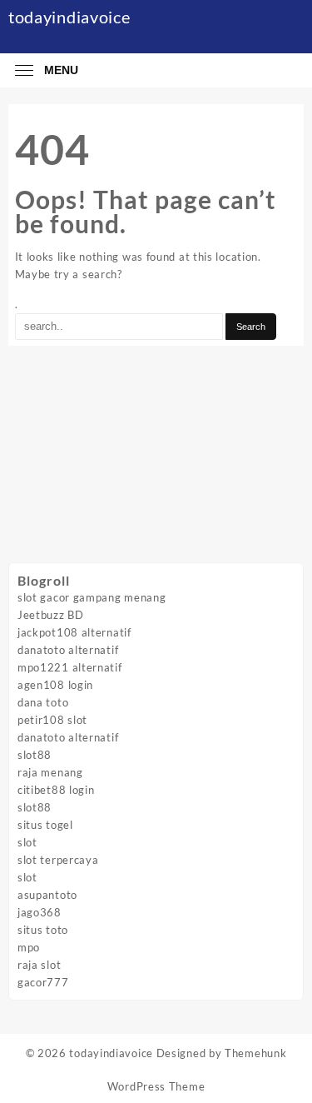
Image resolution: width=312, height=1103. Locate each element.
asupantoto (47, 894)
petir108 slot (52, 719)
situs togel (45, 824)
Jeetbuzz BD (50, 614)
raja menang (50, 772)
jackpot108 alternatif (74, 632)
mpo (28, 947)
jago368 (39, 912)
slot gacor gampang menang (91, 597)
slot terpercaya (58, 859)
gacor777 (43, 982)
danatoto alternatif (67, 649)
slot (27, 842)
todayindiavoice (69, 17)
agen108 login (55, 684)
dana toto (42, 702)
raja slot (39, 964)
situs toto (42, 929)
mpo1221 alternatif (69, 667)
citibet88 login (56, 789)
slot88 (34, 754)
